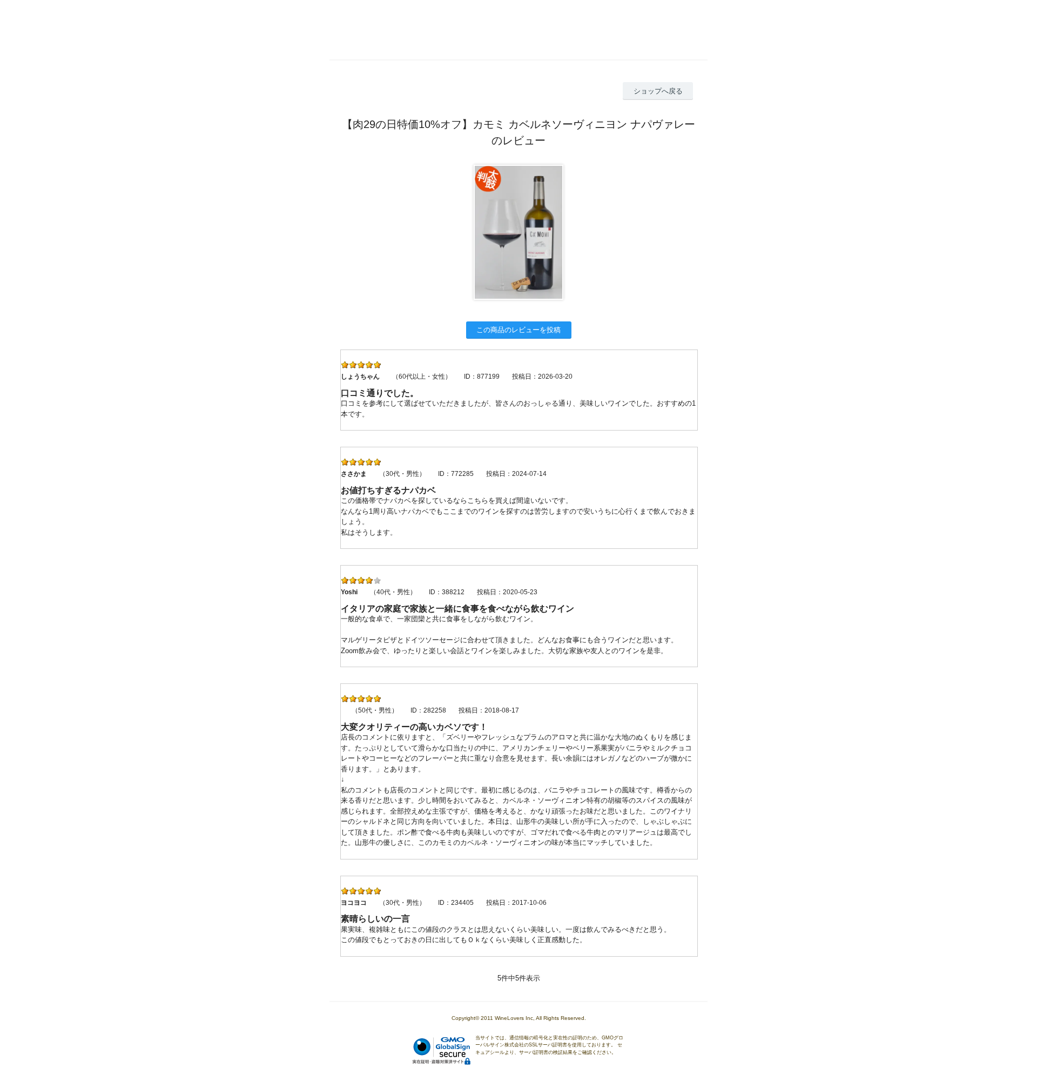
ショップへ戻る (658, 91)
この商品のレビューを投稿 (518, 330)
